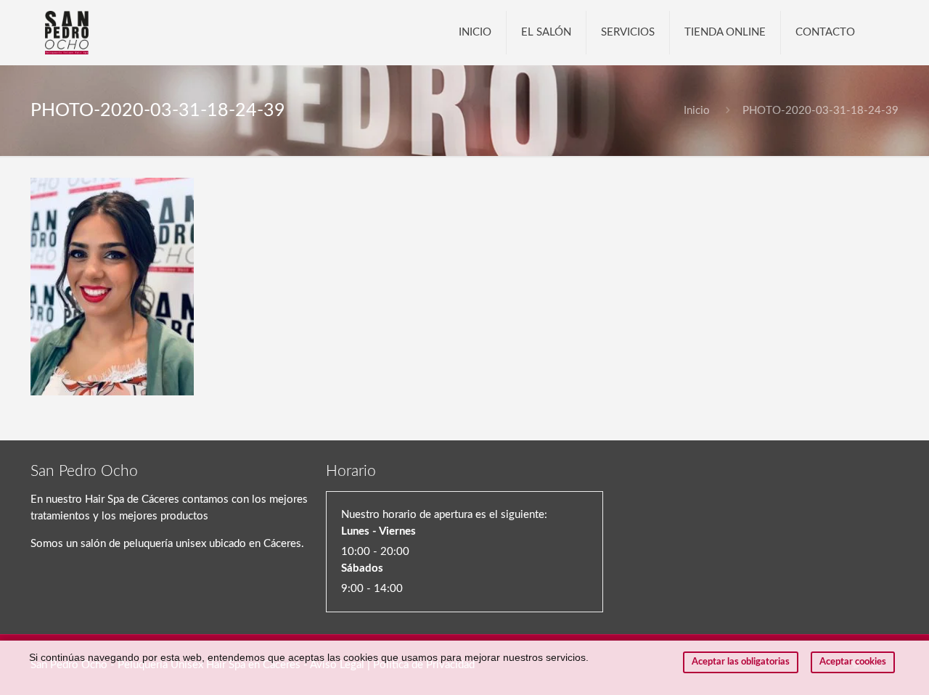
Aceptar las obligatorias (741, 662)
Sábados (362, 568)
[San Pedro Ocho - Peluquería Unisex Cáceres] (67, 32)
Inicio (697, 110)
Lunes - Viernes (378, 531)
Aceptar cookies (852, 662)
